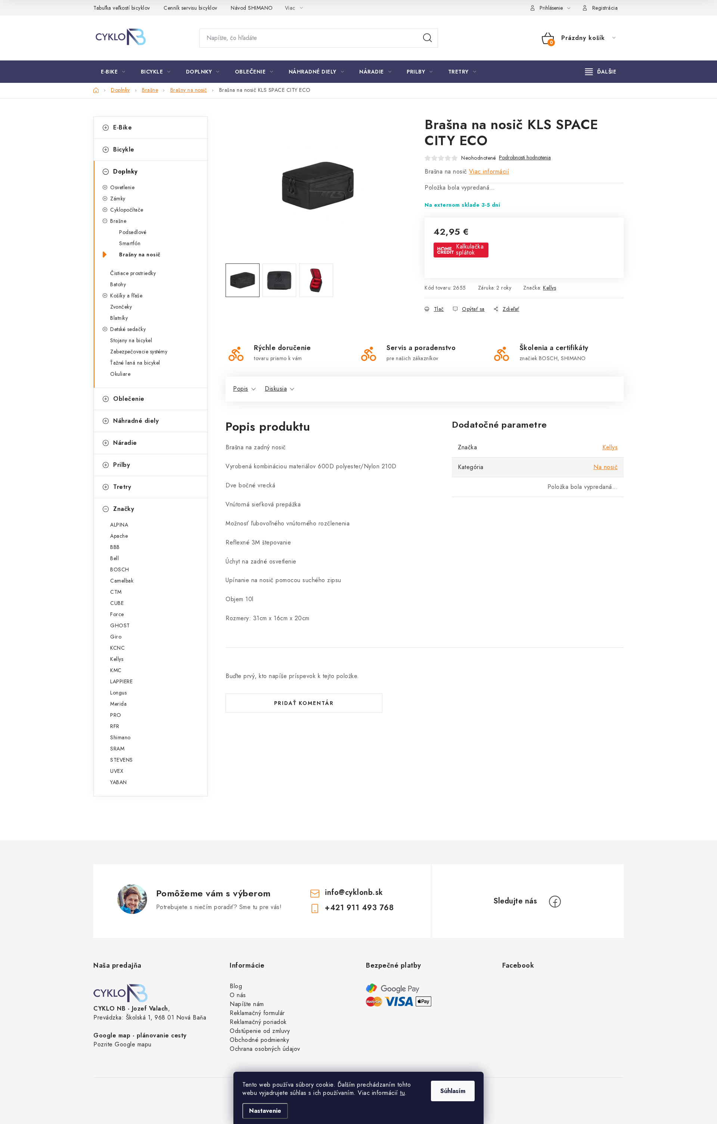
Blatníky (119, 318)
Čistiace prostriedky (133, 273)
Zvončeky (121, 306)
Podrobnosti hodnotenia (525, 157)
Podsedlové (132, 232)
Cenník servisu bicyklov (190, 8)
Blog (236, 986)
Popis (240, 388)
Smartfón (129, 243)
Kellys (549, 287)
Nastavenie (265, 1110)
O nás (238, 995)
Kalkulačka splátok (470, 250)
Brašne (118, 221)
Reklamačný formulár (257, 1013)
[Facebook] (555, 902)
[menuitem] (113, 71)
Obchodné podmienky (259, 1040)
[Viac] (601, 71)
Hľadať (427, 38)
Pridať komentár (304, 703)
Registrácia (605, 8)
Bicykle (123, 149)
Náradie (125, 442)
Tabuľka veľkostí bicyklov (121, 8)
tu (402, 1093)
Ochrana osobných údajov (265, 1049)
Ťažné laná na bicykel (135, 362)
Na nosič (605, 467)
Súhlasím (452, 1091)
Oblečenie (129, 398)
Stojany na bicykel (131, 340)
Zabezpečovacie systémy (138, 351)
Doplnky (125, 171)
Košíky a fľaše (126, 295)
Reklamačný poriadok (258, 1022)
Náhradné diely (136, 420)
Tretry (122, 487)
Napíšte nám (247, 1004)
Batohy (118, 284)
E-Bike (122, 127)
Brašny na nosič (140, 254)
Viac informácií (489, 171)
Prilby (121, 464)
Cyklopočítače (126, 209)
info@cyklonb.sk (354, 892)
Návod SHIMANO (252, 8)
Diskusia (276, 388)
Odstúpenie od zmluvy (260, 1031)
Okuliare (120, 374)
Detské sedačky (128, 329)
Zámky (117, 198)
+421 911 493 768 (359, 907)
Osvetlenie (122, 187)
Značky (123, 509)
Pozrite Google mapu (122, 1044)
